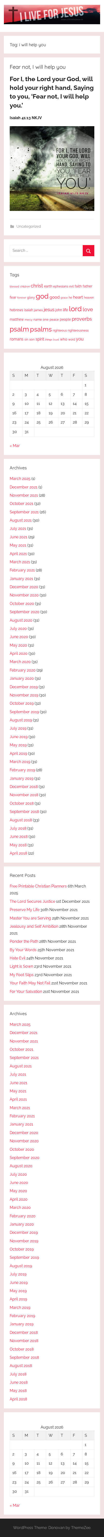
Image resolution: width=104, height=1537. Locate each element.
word (71, 339)
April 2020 (19, 653)
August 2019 (21, 720)
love (88, 309)
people (65, 319)
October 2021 (21, 503)
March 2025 (20, 478)
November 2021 (24, 495)
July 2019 (18, 728)
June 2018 (19, 836)
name (37, 319)
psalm (19, 329)
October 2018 (22, 803)
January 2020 (22, 678)
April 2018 (18, 853)
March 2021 (20, 562)
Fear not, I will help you (38, 66)
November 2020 (24, 595)
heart (78, 297)
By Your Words (23, 950)
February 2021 (22, 570)
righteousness (78, 330)
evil (71, 286)
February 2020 (23, 670)
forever (21, 297)
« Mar (15, 445)
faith (78, 286)
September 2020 (24, 612)
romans (16, 339)
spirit (40, 339)
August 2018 (21, 820)
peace (54, 319)
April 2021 (18, 553)
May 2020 (18, 645)
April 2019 (18, 753)
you (80, 338)
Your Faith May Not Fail (30, 983)
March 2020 (20, 661)
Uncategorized (28, 226)
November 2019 (24, 695)
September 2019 (24, 712)
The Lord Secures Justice (32, 901)
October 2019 (22, 703)
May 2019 (18, 745)
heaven (89, 297)
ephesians (60, 286)
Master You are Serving (30, 918)
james (38, 310)
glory (31, 297)
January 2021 (21, 578)
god (42, 296)
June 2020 (19, 636)
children (25, 286)
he (70, 297)
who (63, 339)
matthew (17, 319)
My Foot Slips (22, 975)
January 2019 (21, 778)
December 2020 (24, 587)
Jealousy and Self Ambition (34, 926)
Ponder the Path (24, 941)
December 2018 (24, 786)
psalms (41, 329)
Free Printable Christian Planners (38, 886)
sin (26, 339)
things (48, 339)
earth (48, 286)
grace (64, 297)
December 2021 (23, 487)
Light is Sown (21, 966)
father (87, 286)
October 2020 (22, 603)
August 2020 (21, 620)
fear (13, 297)
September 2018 (24, 811)
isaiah (28, 310)
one (46, 319)
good (55, 297)
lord (75, 308)
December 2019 (24, 687)
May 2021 (18, 545)
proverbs (82, 319)
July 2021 (18, 528)
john (58, 310)
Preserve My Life (24, 909)
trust (56, 339)
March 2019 (20, 761)
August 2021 (21, 520)
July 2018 (18, 828)
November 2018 (24, 795)
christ (37, 286)
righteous (60, 330)
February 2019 (22, 770)
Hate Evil (17, 958)
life (65, 310)
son (32, 339)
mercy (28, 319)
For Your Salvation (26, 991)
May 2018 (18, 845)
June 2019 (19, 736)
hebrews (16, 310)
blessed (14, 286)
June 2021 (18, 537)
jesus (49, 309)
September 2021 (24, 512)
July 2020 (18, 628)
